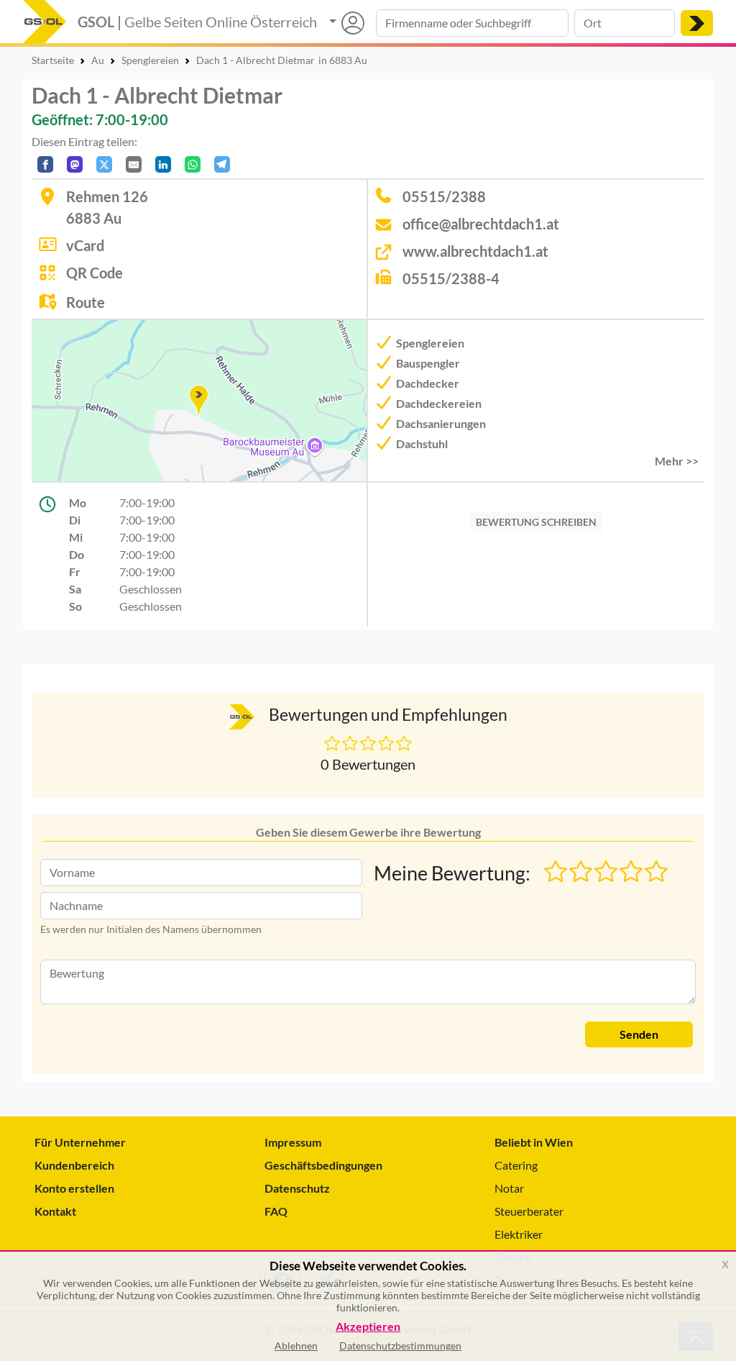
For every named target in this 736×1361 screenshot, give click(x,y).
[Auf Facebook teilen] (45, 164)
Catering (516, 1165)
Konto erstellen (74, 1188)
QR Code (94, 272)
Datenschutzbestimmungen (400, 1345)
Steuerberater (529, 1211)
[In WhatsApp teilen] (193, 164)
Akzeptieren (368, 1327)
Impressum (292, 1142)
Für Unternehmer (80, 1142)
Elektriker (518, 1234)
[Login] (346, 23)
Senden (639, 1034)
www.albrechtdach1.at (475, 251)
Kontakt (55, 1211)
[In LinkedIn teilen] (163, 164)
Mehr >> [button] (677, 461)
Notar (509, 1188)
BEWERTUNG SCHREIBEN (536, 522)
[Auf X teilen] (104, 164)
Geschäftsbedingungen (323, 1165)
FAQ (276, 1211)
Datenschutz (297, 1188)
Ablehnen (296, 1345)
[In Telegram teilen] (222, 164)
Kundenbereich (74, 1165)
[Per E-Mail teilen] (134, 164)
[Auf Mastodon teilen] (75, 164)
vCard (85, 245)
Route (85, 302)
